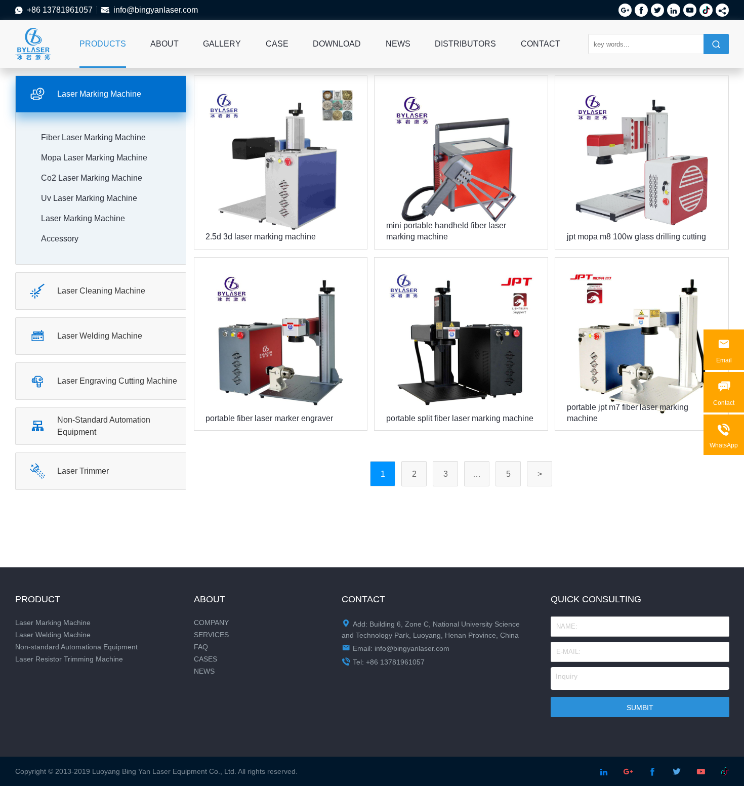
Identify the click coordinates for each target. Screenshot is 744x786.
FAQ (201, 647)
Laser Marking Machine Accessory (83, 228)
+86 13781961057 (60, 10)
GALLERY (222, 43)
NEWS (398, 43)
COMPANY (211, 622)
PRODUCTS (102, 43)
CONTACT (540, 43)
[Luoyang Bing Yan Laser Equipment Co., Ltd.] (33, 33)
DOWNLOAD (337, 43)
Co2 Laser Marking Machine (91, 178)
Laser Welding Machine (53, 635)
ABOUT (164, 43)
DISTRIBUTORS (465, 43)
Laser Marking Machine (53, 622)
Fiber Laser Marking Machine (93, 137)
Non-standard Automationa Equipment (76, 647)
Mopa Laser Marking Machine (94, 157)
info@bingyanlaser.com (155, 10)
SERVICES (211, 635)
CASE (277, 43)
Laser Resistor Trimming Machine (69, 659)
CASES (205, 659)
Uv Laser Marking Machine (89, 198)
